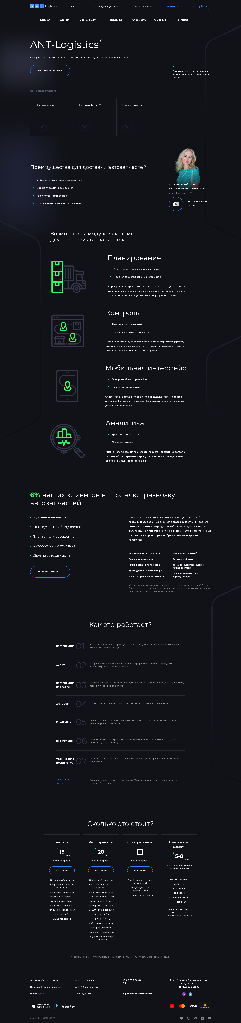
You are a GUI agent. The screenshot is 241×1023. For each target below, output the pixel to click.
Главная (45, 20)
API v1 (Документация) (86, 980)
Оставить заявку (50, 70)
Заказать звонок (174, 6)
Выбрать (62, 870)
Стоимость (139, 20)
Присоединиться (50, 571)
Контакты (182, 20)
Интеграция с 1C (38, 993)
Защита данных (83, 993)
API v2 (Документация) (86, 987)
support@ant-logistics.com (107, 6)
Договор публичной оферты (44, 980)
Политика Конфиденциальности (46, 987)
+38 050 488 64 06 (142, 6)
